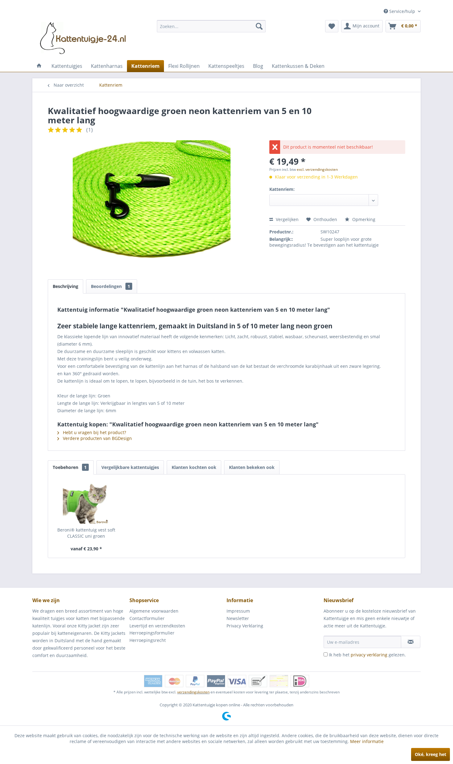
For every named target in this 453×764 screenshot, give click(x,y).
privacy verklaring (369, 655)
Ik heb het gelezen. (367, 655)
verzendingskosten (193, 692)
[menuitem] (211, 26)
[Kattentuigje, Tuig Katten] (39, 66)
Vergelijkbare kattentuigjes (130, 467)
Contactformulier (147, 618)
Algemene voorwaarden (153, 611)
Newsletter (237, 618)
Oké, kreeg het (430, 754)
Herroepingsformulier (151, 633)
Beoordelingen (110, 286)
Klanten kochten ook (194, 467)
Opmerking (363, 219)
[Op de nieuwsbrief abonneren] (410, 642)
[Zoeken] (259, 26)
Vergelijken (287, 219)
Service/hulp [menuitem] (402, 11)
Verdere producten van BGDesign (97, 438)
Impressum (238, 611)
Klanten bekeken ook (252, 467)
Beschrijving (65, 286)
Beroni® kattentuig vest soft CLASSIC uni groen (86, 533)
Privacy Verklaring (244, 626)
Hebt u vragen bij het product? (94, 432)
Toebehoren (70, 467)
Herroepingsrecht (147, 640)
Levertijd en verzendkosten (157, 626)
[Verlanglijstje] (331, 26)
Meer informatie (367, 741)
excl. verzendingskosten (317, 169)
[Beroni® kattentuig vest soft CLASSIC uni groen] (86, 502)
